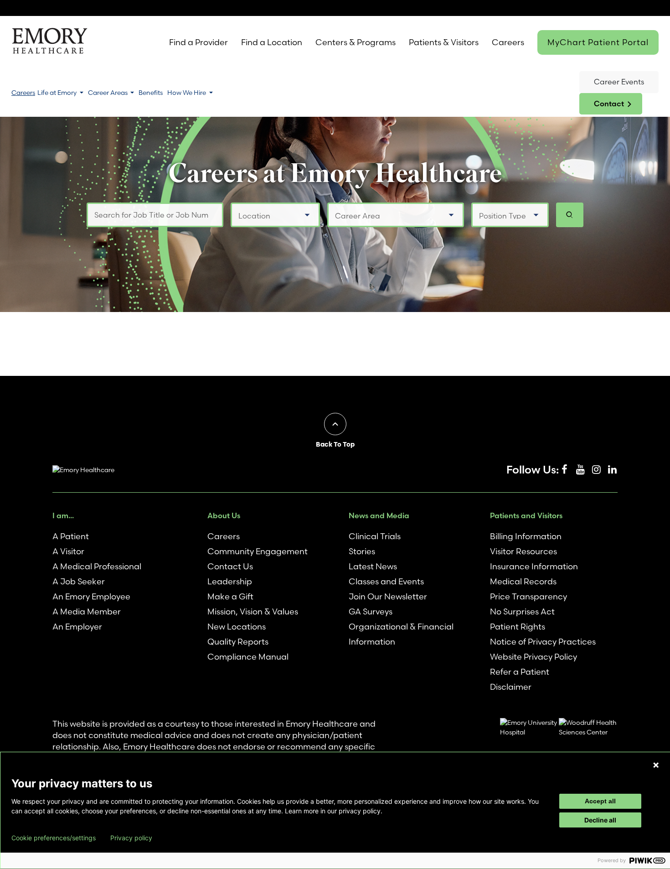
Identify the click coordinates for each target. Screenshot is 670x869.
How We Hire (187, 92)
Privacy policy (131, 838)
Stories (362, 551)
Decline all (600, 820)
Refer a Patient (519, 671)
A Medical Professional (96, 566)
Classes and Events (386, 581)
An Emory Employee (91, 596)
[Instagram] (596, 469)
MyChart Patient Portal (598, 42)
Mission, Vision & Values (252, 611)
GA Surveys (370, 611)
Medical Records (523, 581)
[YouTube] (580, 469)
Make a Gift (230, 596)
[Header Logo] (49, 42)
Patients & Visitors (444, 42)
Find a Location (271, 42)
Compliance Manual (248, 656)
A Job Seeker (78, 581)
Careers (508, 42)
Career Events (619, 81)
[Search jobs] (569, 215)
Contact (609, 103)
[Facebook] (564, 469)
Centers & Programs (355, 42)
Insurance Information (534, 566)
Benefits (151, 92)
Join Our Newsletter (388, 596)
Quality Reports (237, 641)
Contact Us (230, 566)
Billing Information (526, 536)
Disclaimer (510, 687)
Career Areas (108, 92)
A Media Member (86, 611)
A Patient (70, 536)
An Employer (77, 626)
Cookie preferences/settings (53, 838)
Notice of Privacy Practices (543, 641)
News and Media (379, 515)
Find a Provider (198, 42)
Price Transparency (528, 596)
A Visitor (68, 551)
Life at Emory (57, 92)
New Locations (236, 626)
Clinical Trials (375, 536)
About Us (223, 515)
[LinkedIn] (612, 469)
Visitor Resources (523, 551)
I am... (63, 515)
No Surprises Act (522, 611)
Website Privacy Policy (533, 656)
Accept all (600, 801)
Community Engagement (257, 551)
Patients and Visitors (526, 515)
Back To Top (335, 444)
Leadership (229, 581)
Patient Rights (517, 626)
